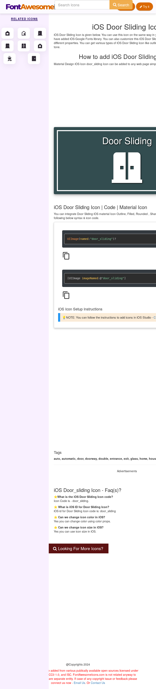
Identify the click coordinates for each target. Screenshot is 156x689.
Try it (145, 6)
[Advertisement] (78, 616)
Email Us (79, 683)
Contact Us (98, 683)
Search (123, 4)
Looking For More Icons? (80, 548)
